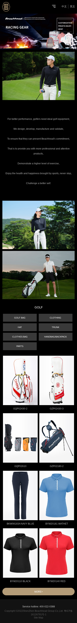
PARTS (19, 346)
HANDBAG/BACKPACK (55, 337)
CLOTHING (55, 318)
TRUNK (55, 327)
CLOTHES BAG (20, 337)
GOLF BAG (19, 318)
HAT (20, 327)
